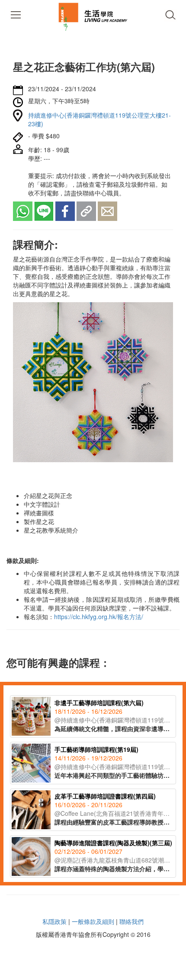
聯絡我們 (131, 921)
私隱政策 (54, 921)
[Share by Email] (107, 210)
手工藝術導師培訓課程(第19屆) (96, 749)
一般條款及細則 (93, 921)
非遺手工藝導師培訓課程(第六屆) (99, 702)
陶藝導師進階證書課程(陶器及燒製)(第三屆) (113, 842)
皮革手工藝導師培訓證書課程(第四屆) (105, 796)
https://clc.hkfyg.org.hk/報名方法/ (98, 616)
